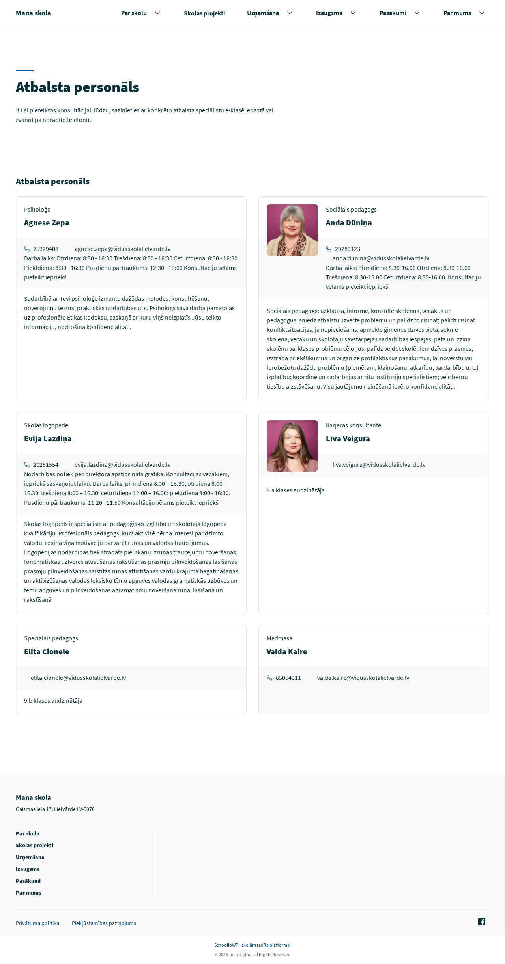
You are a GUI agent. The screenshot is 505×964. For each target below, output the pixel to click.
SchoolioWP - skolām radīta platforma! (252, 945)
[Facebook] (480, 922)
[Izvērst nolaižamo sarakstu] (157, 13)
